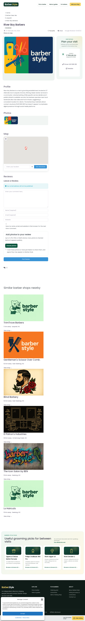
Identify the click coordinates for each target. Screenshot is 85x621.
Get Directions (40, 167)
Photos (7, 113)
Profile (7, 86)
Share (61, 31)
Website (70, 68)
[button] (42, 599)
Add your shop (75, 4)
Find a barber (42, 4)
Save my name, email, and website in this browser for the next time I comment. (26, 227)
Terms (45, 612)
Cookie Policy (18, 617)
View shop (8, 330)
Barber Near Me (11, 15)
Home (8, 13)
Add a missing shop (56, 595)
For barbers (64, 4)
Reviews (8, 176)
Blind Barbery (11, 397)
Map (6, 133)
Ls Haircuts (10, 508)
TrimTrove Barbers (14, 322)
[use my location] (32, 166)
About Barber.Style (74, 590)
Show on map (8, 33)
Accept (22, 613)
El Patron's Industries (15, 434)
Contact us (72, 597)
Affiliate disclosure (55, 612)
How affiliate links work (59, 542)
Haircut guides (53, 4)
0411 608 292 (73, 64)
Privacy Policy (26, 617)
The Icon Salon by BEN (16, 471)
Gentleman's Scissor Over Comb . (22, 359)
